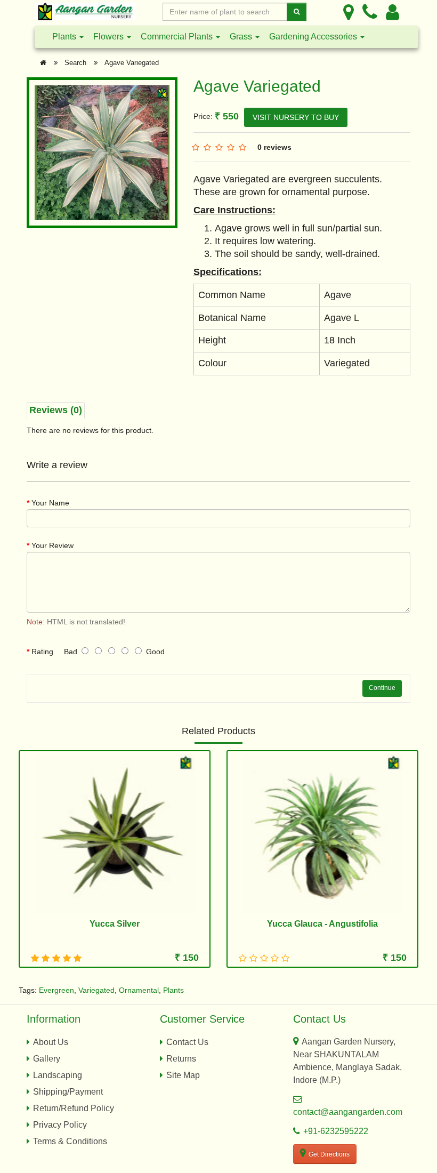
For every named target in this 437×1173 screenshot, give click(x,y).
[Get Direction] (348, 12)
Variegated (96, 990)
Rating (42, 651)
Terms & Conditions (70, 1141)
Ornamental (139, 990)
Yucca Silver (115, 923)
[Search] (296, 12)
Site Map (183, 1075)
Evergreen (56, 990)
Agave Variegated (131, 63)
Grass (242, 36)
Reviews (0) (55, 410)
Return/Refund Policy (73, 1108)
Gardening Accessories (314, 36)
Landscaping (57, 1075)
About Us (50, 1042)
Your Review (52, 545)
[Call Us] (369, 12)
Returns (181, 1058)
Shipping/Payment (68, 1091)
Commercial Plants (178, 36)
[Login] (392, 12)
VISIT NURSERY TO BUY (296, 117)
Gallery (46, 1058)
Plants (65, 36)
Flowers (109, 36)
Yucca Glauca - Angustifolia (322, 923)
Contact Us (187, 1042)
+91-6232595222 (335, 1131)
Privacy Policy (60, 1124)
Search (75, 63)
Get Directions (329, 1154)
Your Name (50, 503)
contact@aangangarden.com (347, 1111)
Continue (382, 688)
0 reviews (274, 147)
